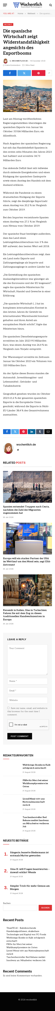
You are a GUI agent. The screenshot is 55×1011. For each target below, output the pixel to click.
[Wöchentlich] (27, 5)
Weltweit (8, 24)
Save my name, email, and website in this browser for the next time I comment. (27, 711)
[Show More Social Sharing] (49, 73)
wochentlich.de (20, 61)
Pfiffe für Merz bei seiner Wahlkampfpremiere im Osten (35, 783)
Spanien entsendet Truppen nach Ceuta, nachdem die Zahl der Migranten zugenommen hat (26, 509)
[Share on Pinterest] (38, 73)
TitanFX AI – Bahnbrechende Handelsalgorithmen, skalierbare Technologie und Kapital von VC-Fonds (26, 931)
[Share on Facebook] (10, 73)
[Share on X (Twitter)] (24, 73)
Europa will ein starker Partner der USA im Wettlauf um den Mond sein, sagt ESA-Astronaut (27, 561)
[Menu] (5, 5)
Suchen (7, 903)
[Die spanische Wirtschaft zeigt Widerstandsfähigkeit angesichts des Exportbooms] (27, 96)
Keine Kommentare (12, 65)
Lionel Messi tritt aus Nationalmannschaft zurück (34, 801)
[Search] (50, 5)
